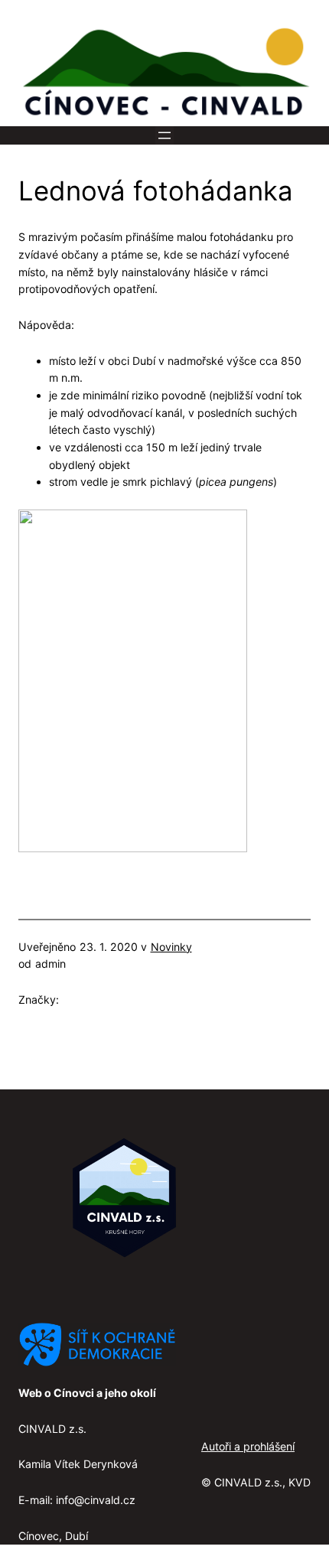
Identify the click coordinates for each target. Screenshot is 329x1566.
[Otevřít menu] (164, 135)
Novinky (171, 946)
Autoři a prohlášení (248, 1446)
